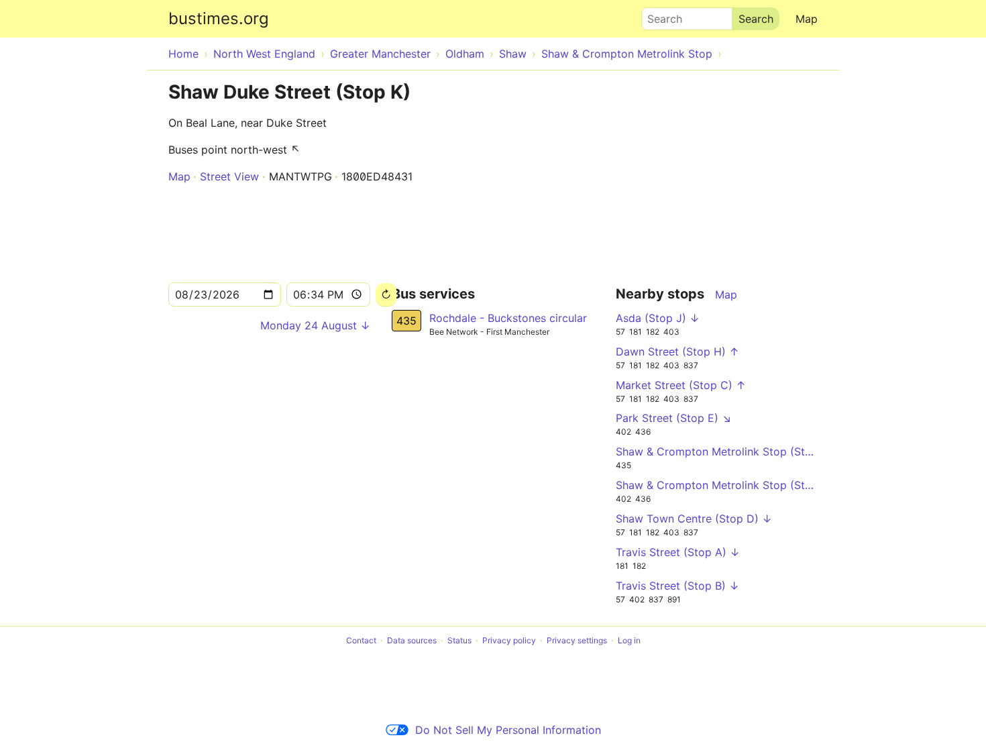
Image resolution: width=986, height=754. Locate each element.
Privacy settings (577, 640)
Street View (229, 176)
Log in (629, 640)
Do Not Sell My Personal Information (508, 730)
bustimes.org (218, 18)
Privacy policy (509, 640)
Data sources (412, 640)
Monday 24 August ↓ (315, 325)
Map (807, 18)
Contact (361, 640)
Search (658, 15)
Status (459, 640)
